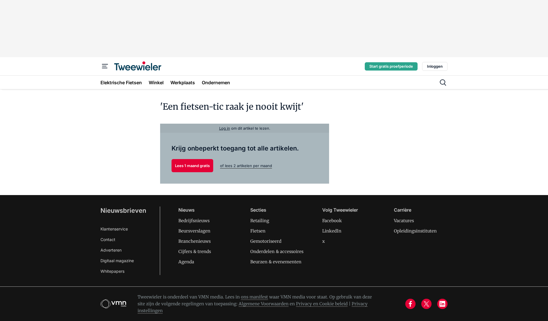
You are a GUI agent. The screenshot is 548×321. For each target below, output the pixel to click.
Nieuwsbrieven (123, 210)
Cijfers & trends (194, 251)
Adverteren (111, 250)
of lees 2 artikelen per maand (246, 165)
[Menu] (105, 66)
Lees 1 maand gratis (192, 165)
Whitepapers (112, 271)
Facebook (332, 220)
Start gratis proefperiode (391, 66)
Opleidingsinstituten (415, 231)
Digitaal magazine (117, 260)
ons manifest (254, 297)
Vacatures (404, 220)
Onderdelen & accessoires (276, 251)
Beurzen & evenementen (275, 261)
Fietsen (257, 231)
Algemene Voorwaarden (264, 303)
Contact (107, 239)
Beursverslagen (194, 231)
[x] (426, 304)
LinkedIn (331, 231)
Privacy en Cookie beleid (322, 303)
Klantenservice (114, 228)
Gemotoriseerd (265, 241)
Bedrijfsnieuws (193, 220)
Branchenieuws (194, 241)
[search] (443, 82)
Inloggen (435, 66)
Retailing (259, 220)
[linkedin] (442, 304)
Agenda (186, 261)
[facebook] (410, 304)
